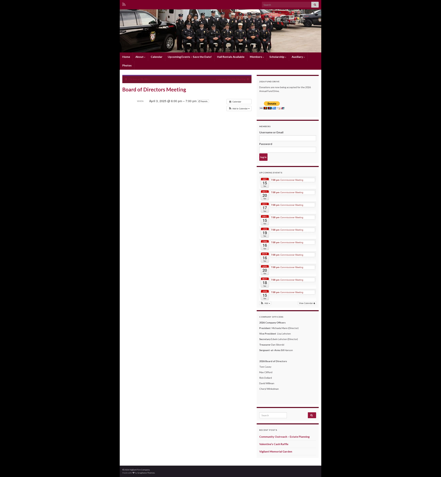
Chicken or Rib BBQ (139, 79)
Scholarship (277, 56)
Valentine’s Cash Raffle (273, 444)
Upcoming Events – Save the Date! (190, 56)
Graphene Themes (146, 472)
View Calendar (306, 303)
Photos (127, 65)
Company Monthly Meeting (230, 79)
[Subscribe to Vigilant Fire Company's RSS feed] (124, 3)
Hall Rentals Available (230, 56)
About (139, 56)
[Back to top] (433, 469)
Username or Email (271, 132)
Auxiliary (298, 56)
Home (126, 56)
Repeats (204, 101)
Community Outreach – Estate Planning (284, 436)
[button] (239, 108)
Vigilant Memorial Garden (275, 451)
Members (256, 56)
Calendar (156, 56)
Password (265, 143)
